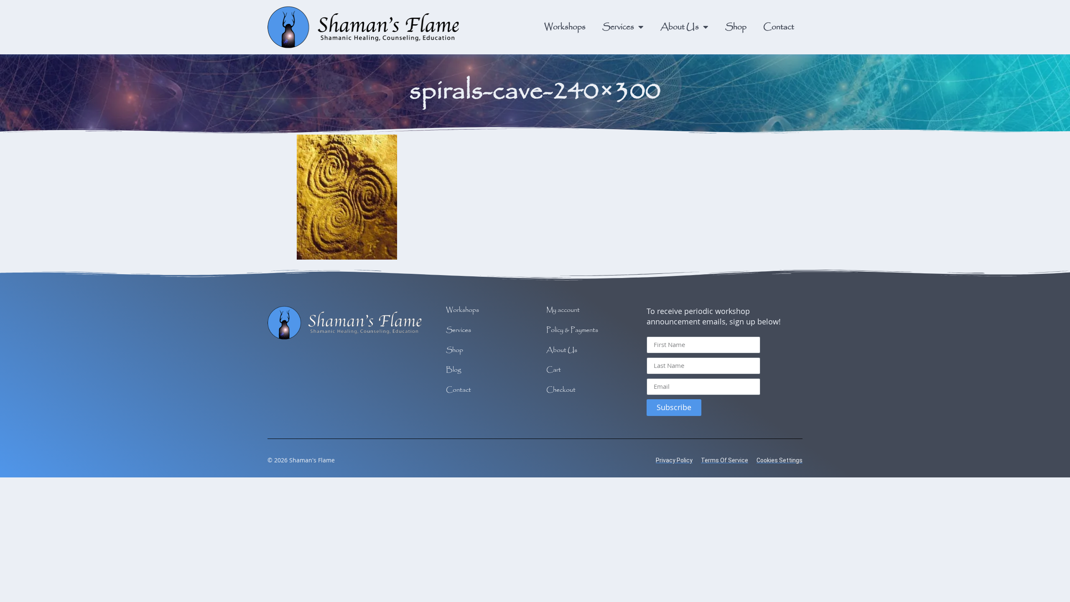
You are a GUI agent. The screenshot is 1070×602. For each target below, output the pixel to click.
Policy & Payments (572, 330)
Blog (453, 370)
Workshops (565, 26)
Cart (553, 370)
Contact (778, 26)
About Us (679, 26)
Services (618, 26)
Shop (735, 26)
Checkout (561, 390)
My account (563, 310)
